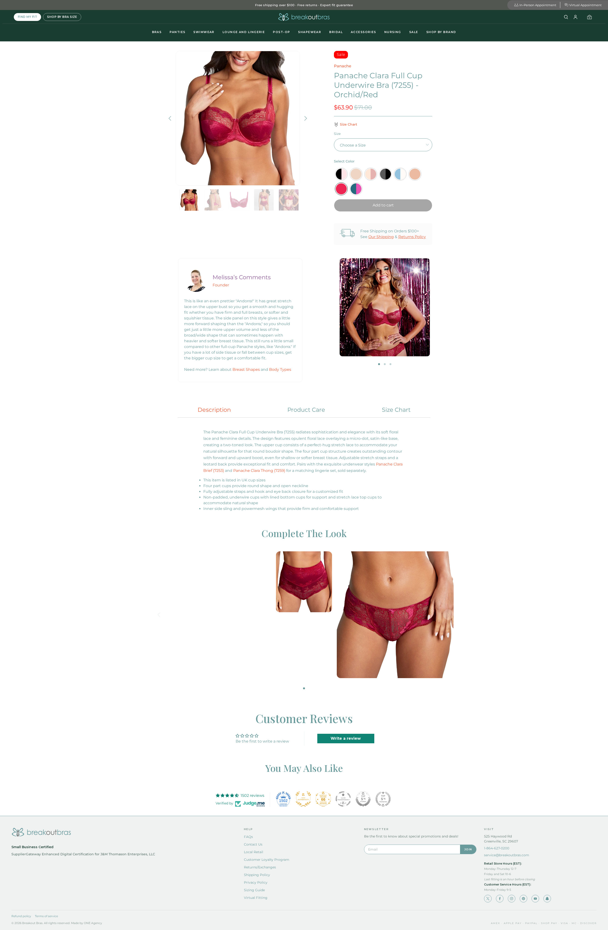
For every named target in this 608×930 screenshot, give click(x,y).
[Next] (305, 118)
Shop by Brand (441, 32)
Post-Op (281, 32)
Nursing (392, 32)
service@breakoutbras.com (506, 855)
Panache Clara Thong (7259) (259, 470)
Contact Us (253, 844)
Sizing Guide (254, 890)
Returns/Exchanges (260, 867)
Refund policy (21, 916)
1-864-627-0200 (496, 848)
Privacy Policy (255, 882)
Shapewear (309, 32)
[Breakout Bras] (304, 17)
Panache (342, 66)
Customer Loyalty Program (266, 859)
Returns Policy (412, 237)
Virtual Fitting (255, 898)
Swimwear (203, 32)
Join (468, 849)
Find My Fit (27, 17)
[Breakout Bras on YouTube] (535, 898)
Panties (177, 32)
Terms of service (46, 916)
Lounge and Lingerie (244, 32)
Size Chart (396, 409)
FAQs (248, 837)
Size (337, 134)
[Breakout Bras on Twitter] (488, 898)
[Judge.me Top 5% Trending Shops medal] (383, 799)
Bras (157, 32)
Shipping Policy (257, 875)
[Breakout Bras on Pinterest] (523, 898)
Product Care (306, 409)
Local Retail (253, 852)
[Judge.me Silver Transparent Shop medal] (343, 799)
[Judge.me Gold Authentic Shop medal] (303, 799)
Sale (413, 32)
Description (214, 409)
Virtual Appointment (585, 5)
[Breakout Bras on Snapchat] (547, 898)
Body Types (280, 369)
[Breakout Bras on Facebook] (500, 898)
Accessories (363, 32)
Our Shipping (381, 237)
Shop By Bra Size (62, 17)
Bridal (336, 32)
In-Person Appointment (537, 5)
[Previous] (170, 118)
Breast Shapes (246, 369)
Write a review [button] (346, 738)
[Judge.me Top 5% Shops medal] (363, 799)
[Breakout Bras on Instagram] (511, 898)
